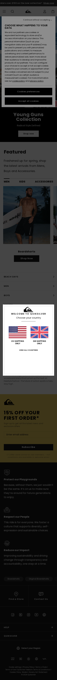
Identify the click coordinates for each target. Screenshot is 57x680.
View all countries (28, 350)
